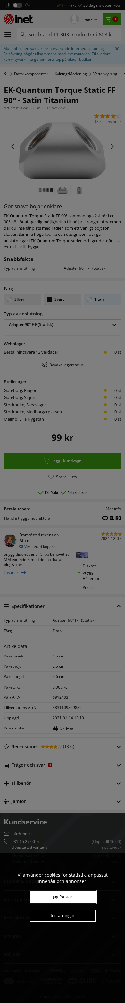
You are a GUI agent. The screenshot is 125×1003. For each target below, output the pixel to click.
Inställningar (62, 915)
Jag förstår (62, 897)
